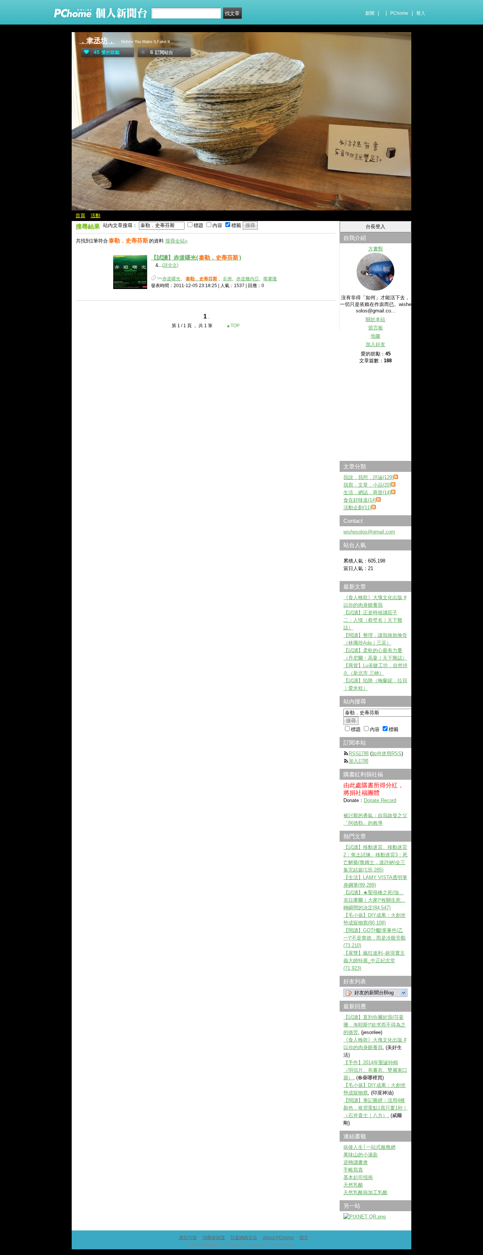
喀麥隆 (270, 278)
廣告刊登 (188, 1237)
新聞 (369, 13)
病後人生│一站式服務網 (369, 1147)
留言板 (375, 328)
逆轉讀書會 (355, 1162)
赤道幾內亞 (247, 278)
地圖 (375, 336)
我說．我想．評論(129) (368, 477)
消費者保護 (213, 1237)
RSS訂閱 (359, 753)
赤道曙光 (171, 278)
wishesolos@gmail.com (369, 532)
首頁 (80, 215)
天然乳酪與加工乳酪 (365, 1192)
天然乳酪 (353, 1185)
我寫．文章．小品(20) (367, 485)
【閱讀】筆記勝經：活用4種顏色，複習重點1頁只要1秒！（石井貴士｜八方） (375, 1107)
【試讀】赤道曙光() (196, 257)
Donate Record (380, 800)
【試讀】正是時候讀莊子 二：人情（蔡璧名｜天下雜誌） (372, 620)
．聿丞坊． (97, 41)
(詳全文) (170, 265)
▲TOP (232, 325)
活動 (95, 215)
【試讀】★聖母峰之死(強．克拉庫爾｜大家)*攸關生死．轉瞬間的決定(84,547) (374, 900)
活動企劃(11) (357, 507)
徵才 (303, 1237)
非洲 (227, 278)
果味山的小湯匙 (360, 1155)
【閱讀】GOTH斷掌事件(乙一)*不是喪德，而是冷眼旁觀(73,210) (374, 937)
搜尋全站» (176, 241)
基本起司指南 (358, 1177)
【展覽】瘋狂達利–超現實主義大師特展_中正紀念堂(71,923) (374, 960)
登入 (420, 13)
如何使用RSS (386, 753)
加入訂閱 (358, 761)
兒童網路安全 (243, 1237)
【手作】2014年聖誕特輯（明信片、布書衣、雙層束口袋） (375, 1070)
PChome (399, 13)
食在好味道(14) (359, 500)
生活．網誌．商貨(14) (367, 492)
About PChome (278, 1237)
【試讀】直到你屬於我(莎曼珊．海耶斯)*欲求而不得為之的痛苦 (374, 1024)
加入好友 (375, 344)
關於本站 (375, 319)
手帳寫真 (353, 1170)
